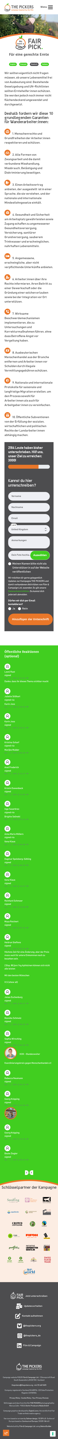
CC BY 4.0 (42, 1418)
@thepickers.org (32, 1326)
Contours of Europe (30, 1421)
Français (23, 64)
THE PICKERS (35, 1403)
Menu (44, 7)
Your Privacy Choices (40, 1398)
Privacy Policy (15, 1398)
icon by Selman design (28, 1418)
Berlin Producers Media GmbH (37, 1406)
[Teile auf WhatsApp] (6, 1426)
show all (13, 982)
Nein (25, 608)
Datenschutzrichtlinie (18, 591)
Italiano (45, 64)
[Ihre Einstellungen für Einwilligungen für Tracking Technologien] (53, 1434)
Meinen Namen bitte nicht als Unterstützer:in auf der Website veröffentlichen (30, 567)
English (13, 64)
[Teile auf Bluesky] (6, 1400)
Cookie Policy (26, 1398)
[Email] (6, 1383)
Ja (13, 608)
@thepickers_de (32, 1335)
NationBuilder (45, 1426)
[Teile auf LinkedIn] (6, 1409)
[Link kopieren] (6, 1375)
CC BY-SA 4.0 (44, 1421)
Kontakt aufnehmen (32, 1316)
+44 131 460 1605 (40, 1385)
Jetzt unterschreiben (36, 1296)
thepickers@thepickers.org (22, 1385)
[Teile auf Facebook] (6, 1417)
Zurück (27, 1172)
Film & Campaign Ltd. (31, 1377)
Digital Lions (34, 1411)
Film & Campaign (32, 1345)
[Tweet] (6, 1392)
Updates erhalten (33, 1306)
